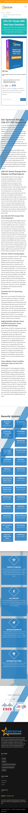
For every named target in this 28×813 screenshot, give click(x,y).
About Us (4, 782)
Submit (23, 99)
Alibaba (8, 12)
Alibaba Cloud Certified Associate (12, 14)
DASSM (4, 770)
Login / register (21, 1)
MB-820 (4, 761)
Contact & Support (9, 1)
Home (3, 12)
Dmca (3, 784)
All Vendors (4, 780)
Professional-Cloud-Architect (8, 764)
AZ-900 (3, 758)
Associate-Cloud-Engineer (8, 767)
